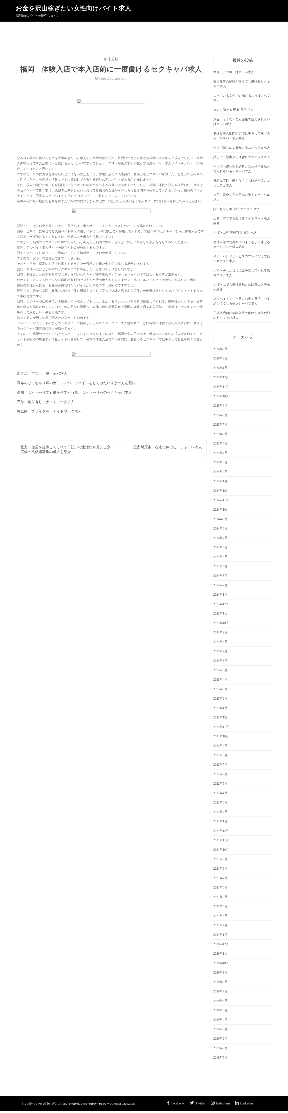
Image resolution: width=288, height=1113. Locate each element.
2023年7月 (220, 651)
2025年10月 (221, 396)
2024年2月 (220, 585)
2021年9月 (220, 859)
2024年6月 (220, 547)
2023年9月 (220, 632)
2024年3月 (220, 575)
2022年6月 (220, 774)
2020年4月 (220, 1019)
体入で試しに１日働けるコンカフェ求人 (241, 147)
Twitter (200, 1103)
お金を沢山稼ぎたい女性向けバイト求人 (73, 8)
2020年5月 (220, 1010)
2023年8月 (220, 642)
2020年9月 (220, 972)
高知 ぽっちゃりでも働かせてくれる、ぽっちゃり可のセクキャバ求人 (74, 392)
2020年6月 (220, 1001)
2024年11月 (221, 500)
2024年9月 (220, 519)
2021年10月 (221, 849)
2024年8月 (220, 528)
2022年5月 (220, 783)
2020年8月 (220, 982)
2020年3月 (220, 1029)
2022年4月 (220, 793)
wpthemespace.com (121, 1103)
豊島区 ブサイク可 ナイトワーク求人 (49, 411)
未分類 (113, 59)
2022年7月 (220, 764)
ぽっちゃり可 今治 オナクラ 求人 (236, 209)
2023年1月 (220, 708)
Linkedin (246, 1103)
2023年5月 (220, 670)
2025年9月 (220, 405)
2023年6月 (220, 660)
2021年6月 (220, 887)
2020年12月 (221, 944)
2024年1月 (220, 594)
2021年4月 (220, 906)
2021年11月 (221, 840)
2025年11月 (221, 386)
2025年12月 (221, 377)
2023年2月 (220, 698)
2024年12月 (221, 490)
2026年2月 (220, 358)
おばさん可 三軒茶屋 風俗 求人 (235, 232)
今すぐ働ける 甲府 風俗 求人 (233, 110)
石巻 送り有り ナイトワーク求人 (45, 402)
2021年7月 (220, 878)
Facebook (177, 1103)
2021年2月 (220, 925)
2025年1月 (220, 481)
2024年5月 (220, 557)
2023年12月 (221, 604)
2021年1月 (220, 934)
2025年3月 (220, 462)
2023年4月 (220, 679)
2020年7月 (220, 991)
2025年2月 (220, 471)
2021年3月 (220, 916)
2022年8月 (220, 755)
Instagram (223, 1103)
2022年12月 (221, 717)
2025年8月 (220, 415)
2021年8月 (220, 868)
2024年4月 (220, 566)
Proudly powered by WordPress (44, 1103)
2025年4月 (220, 453)
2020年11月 (221, 953)
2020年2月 (220, 1038)
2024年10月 (221, 509)
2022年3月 (220, 802)
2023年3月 (220, 689)
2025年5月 (220, 443)
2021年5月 (220, 897)
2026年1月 (220, 368)
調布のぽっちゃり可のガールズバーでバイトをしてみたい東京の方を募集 (76, 383)
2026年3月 (220, 349)
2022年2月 (220, 812)
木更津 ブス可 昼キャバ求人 (42, 373)
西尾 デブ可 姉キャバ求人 (233, 72)
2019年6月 (220, 1048)
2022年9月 (220, 745)
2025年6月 (220, 434)
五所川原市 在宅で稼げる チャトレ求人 (167, 447)
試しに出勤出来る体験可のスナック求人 (241, 157)
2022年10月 (221, 736)
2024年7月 (220, 538)
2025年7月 (220, 424)
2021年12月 (221, 831)
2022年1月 (220, 821)
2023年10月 (221, 623)
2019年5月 (220, 1057)
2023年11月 (221, 613)
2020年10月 (221, 963)
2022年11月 (221, 727)
